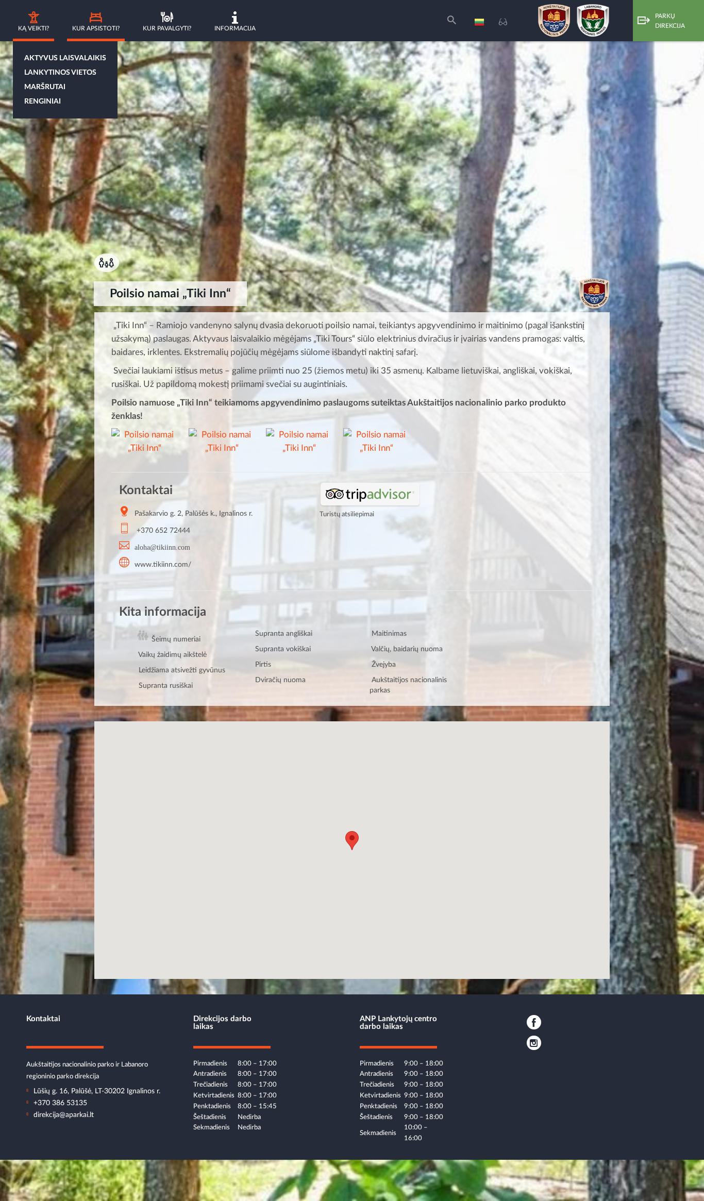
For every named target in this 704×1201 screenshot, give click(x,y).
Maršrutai (44, 87)
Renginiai (42, 101)
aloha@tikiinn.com (162, 546)
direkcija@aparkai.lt (63, 1115)
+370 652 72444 (163, 530)
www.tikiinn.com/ (163, 564)
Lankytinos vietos (60, 72)
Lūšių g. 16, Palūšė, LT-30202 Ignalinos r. (96, 1091)
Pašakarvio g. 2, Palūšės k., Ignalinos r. (194, 513)
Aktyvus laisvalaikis (65, 58)
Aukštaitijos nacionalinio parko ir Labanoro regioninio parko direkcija (87, 1065)
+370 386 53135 (60, 1103)
